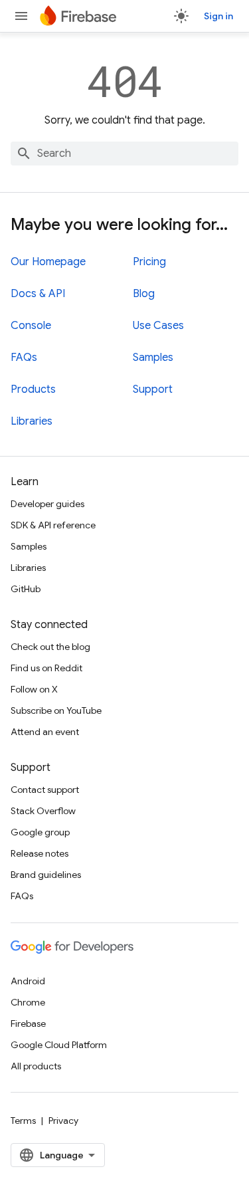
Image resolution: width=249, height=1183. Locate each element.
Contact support (45, 790)
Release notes (39, 853)
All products (36, 1066)
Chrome (28, 1002)
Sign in (218, 16)
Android (28, 981)
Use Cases (158, 325)
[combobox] (124, 153)
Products (33, 389)
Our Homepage (48, 262)
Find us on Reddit (46, 668)
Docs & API (38, 293)
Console (31, 325)
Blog (144, 293)
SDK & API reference (53, 525)
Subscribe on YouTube (56, 710)
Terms (23, 1120)
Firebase (28, 1023)
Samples (153, 357)
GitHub (26, 589)
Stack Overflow (43, 811)
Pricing (149, 262)
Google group (40, 832)
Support (153, 389)
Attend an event (45, 732)
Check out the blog (50, 647)
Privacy (63, 1120)
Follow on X (34, 689)
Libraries (31, 421)
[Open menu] (21, 16)
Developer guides (47, 504)
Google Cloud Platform (59, 1045)
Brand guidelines (46, 875)
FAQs (24, 357)
